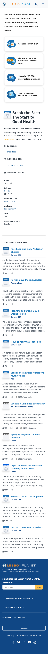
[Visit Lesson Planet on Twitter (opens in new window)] (18, 642)
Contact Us (24, 628)
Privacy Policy (22, 635)
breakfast (11, 151)
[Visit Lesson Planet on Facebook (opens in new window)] (13, 642)
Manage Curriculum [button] (15, 617)
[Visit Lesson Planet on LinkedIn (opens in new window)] (24, 642)
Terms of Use (35, 635)
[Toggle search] (36, 4)
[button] (43, 4)
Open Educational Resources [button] (19, 598)
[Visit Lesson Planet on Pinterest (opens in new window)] (34, 642)
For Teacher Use (10, 209)
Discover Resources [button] (14, 608)
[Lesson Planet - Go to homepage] (17, 4)
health (20, 165)
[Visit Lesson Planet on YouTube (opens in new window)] (29, 642)
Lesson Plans (9, 201)
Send (38, 587)
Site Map (11, 635)
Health (7, 191)
